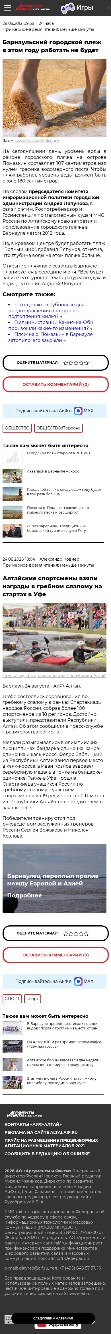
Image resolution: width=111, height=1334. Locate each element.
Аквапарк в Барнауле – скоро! (53, 471)
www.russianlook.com (37, 140)
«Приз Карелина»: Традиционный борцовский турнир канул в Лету (57, 528)
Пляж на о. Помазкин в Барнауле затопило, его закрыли (50, 337)
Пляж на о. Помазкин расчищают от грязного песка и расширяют (59, 510)
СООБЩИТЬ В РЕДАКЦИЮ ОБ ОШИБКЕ (47, 1153)
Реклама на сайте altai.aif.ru (41, 1132)
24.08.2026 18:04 (19, 559)
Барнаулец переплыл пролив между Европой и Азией (52, 880)
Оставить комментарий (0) (55, 384)
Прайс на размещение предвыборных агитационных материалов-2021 (51, 1143)
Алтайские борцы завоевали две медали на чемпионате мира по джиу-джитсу (63, 1062)
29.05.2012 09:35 (18, 23)
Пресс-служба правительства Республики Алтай (54, 675)
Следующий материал (53, 1318)
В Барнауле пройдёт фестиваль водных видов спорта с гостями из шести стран (62, 1025)
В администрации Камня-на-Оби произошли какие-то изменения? (50, 325)
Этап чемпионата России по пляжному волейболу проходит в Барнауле (61, 1080)
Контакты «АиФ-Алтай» (33, 1124)
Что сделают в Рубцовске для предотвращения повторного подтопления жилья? (46, 310)
